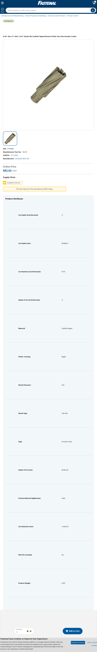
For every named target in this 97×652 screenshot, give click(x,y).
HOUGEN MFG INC (22, 158)
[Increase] (30, 631)
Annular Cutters (72, 16)
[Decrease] (27, 631)
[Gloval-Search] (93, 10)
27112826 (14, 155)
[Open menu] (2, 2)
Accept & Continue (77, 643)
